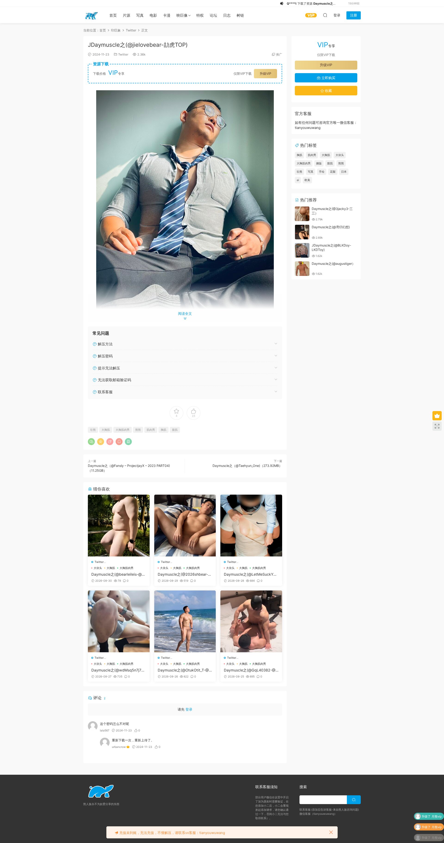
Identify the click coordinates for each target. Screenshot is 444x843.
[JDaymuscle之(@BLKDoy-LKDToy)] (302, 250)
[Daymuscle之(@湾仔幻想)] (302, 232)
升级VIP (265, 73)
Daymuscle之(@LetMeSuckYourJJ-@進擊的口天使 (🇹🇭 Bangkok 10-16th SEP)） (251, 574)
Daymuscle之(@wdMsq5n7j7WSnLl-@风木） (118, 670)
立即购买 (328, 78)
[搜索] (325, 15)
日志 (227, 15)
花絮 (333, 171)
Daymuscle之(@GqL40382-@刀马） (249, 670)
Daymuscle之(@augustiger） (333, 263)
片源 (126, 15)
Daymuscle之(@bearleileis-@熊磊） (118, 574)
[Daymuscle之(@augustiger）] (302, 268)
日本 (344, 171)
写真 (140, 15)
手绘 (321, 171)
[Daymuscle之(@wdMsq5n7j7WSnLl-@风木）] (119, 621)
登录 (188, 709)
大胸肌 (106, 429)
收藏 (328, 90)
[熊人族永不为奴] (91, 15)
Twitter (123, 54)
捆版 (319, 163)
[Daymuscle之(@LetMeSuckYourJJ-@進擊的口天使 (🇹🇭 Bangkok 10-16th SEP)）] (251, 525)
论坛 (213, 15)
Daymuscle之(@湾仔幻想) (331, 227)
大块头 (98, 568)
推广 (279, 54)
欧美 (307, 180)
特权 (200, 15)
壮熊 (93, 429)
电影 (153, 15)
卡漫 (166, 15)
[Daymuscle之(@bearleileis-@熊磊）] (119, 525)
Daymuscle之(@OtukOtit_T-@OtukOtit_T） (185, 670)
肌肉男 (151, 429)
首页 (113, 15)
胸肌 (163, 429)
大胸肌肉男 (123, 429)
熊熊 (138, 429)
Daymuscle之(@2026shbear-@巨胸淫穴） (184, 574)
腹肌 (175, 429)
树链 (240, 15)
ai (298, 180)
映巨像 (182, 15)
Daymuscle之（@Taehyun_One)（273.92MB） (247, 466)
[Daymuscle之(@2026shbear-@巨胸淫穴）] (185, 525)
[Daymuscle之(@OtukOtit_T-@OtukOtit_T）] (185, 621)
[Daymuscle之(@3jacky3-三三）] (302, 213)
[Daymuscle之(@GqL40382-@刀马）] (251, 621)
